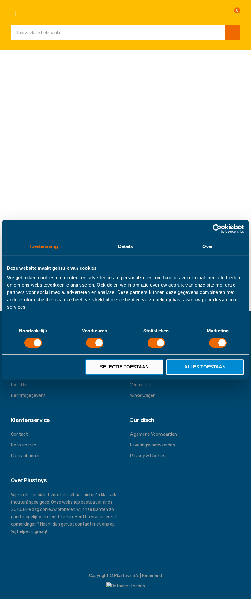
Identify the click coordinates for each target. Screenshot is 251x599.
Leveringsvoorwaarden (152, 445)
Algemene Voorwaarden (153, 434)
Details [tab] (125, 246)
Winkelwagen (142, 395)
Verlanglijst (141, 384)
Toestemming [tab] (43, 246)
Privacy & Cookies (147, 455)
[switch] (94, 343)
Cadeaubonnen (26, 455)
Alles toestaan (205, 366)
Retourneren (23, 445)
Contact (19, 434)
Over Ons (19, 384)
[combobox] (116, 32)
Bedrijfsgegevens (28, 395)
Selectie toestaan (124, 366)
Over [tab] (207, 246)
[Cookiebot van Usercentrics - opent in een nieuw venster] (217, 228)
